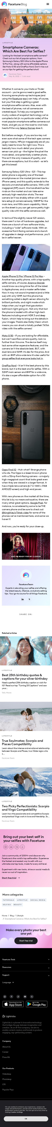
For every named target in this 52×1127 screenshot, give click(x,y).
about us (6, 1047)
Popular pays (8, 1089)
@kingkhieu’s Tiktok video (15, 512)
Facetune (17, 98)
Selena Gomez (27, 128)
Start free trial (26, 940)
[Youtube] (25, 997)
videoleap (6, 1074)
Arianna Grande (36, 282)
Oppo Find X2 (9, 469)
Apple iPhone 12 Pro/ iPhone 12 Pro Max (22, 276)
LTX (3, 1084)
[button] (48, 4)
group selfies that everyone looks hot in (22, 358)
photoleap (6, 1079)
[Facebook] (11, 997)
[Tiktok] (18, 997)
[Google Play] (36, 1004)
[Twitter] (32, 997)
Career (5, 1052)
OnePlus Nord (9, 365)
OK (26, 1119)
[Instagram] (5, 997)
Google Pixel (36, 502)
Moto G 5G (7, 335)
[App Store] (13, 1004)
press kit (6, 1057)
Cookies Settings (17, 1112)
